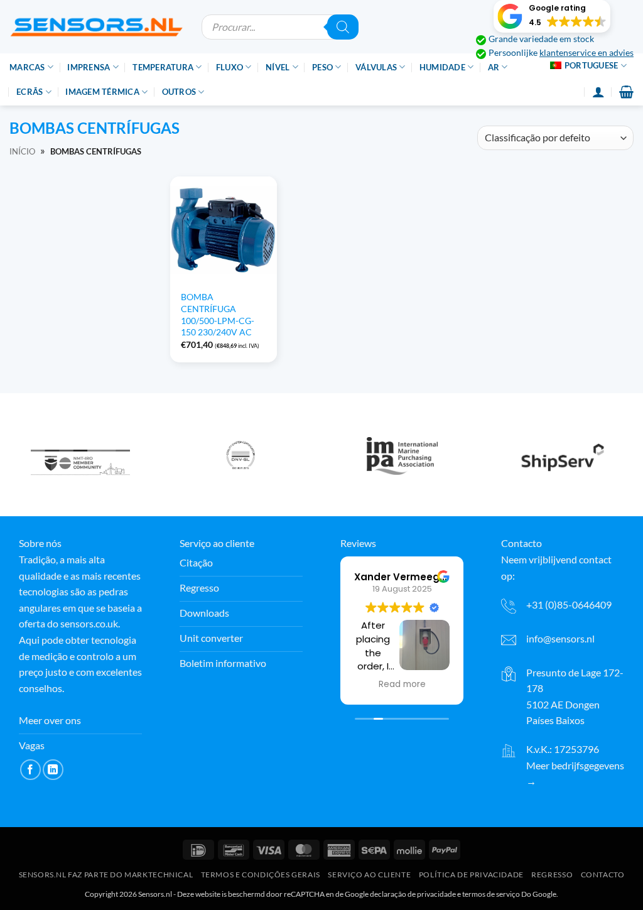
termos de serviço (491, 894)
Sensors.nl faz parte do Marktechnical (106, 874)
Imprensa (88, 67)
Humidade (442, 67)
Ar (494, 67)
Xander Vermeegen (403, 576)
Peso (322, 67)
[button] (552, 16)
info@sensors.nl (560, 638)
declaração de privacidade (413, 894)
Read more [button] (402, 684)
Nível (277, 67)
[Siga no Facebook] (30, 769)
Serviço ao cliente (369, 874)
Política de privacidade (471, 874)
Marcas (27, 67)
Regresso (552, 874)
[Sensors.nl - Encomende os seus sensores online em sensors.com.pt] (96, 27)
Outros (179, 92)
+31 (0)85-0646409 (569, 604)
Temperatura (162, 67)
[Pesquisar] (343, 27)
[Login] (598, 92)
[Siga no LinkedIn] (53, 769)
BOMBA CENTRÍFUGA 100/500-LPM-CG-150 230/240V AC (217, 314)
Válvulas (376, 67)
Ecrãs (29, 92)
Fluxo (229, 67)
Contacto (603, 874)
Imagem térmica (102, 92)
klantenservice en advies (586, 53)
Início (22, 151)
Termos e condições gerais (260, 874)
